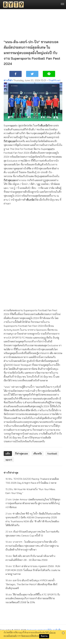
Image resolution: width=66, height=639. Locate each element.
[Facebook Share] (15, 74)
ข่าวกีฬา (8, 80)
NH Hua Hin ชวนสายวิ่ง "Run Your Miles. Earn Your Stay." (31, 491)
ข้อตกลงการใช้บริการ (30, 635)
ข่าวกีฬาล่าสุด (11, 472)
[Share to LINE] (49, 74)
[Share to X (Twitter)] (32, 74)
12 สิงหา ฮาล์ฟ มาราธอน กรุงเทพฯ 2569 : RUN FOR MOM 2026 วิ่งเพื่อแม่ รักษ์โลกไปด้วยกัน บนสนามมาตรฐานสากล (33, 570)
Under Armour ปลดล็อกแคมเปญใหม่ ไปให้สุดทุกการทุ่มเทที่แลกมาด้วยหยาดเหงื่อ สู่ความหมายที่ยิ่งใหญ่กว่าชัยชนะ (33, 503)
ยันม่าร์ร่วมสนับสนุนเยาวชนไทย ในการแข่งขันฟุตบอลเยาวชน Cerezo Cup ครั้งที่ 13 (32, 533)
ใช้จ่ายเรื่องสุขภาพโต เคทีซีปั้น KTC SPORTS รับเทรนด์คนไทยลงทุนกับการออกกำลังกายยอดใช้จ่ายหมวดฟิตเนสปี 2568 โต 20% (33, 598)
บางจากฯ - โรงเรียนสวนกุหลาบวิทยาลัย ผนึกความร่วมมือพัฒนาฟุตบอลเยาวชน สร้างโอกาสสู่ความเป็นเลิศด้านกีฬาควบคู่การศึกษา (32, 545)
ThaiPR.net (54, 80)
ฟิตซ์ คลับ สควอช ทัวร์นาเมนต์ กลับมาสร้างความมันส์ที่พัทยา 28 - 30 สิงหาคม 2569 (30, 557)
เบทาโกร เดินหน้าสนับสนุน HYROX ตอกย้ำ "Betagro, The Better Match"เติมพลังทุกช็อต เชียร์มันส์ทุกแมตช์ (31, 584)
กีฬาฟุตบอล (9, 141)
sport (13, 125)
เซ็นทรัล (44, 125)
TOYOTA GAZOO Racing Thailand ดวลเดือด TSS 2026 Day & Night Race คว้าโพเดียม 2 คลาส (32, 480)
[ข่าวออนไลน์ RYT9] (12, 4)
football (52, 453)
